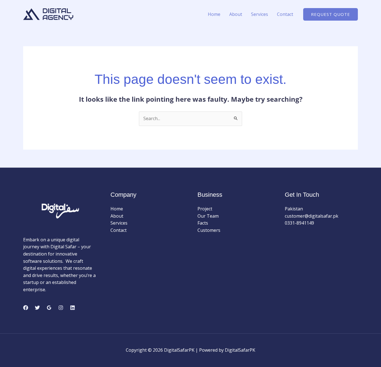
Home (214, 14)
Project (204, 209)
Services (259, 14)
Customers (208, 230)
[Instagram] (60, 307)
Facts (202, 223)
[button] (330, 14)
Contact (285, 14)
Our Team (208, 216)
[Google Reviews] (49, 307)
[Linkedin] (72, 307)
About (235, 14)
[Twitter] (37, 307)
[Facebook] (25, 307)
